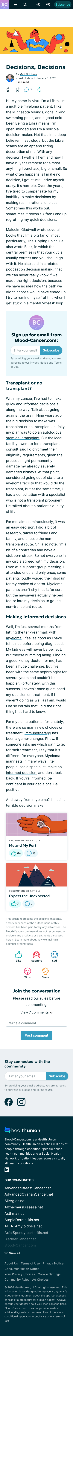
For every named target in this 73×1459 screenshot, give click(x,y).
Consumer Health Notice (21, 1269)
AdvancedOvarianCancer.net (28, 1194)
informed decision (21, 773)
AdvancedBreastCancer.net (27, 1188)
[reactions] (39, 89)
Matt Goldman (28, 74)
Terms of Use (44, 1089)
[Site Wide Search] (24, 4)
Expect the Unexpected (29, 896)
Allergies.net (15, 1201)
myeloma (14, 638)
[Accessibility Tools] (38, 4)
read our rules (36, 998)
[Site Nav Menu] (15, 4)
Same (43, 973)
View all (14, 1253)
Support (35, 956)
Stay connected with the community (27, 1064)
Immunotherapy (38, 733)
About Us (11, 1263)
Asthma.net (14, 1213)
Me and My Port (22, 845)
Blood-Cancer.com (20, 1245)
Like (16, 956)
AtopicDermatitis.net (21, 1220)
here (30, 943)
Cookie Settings (49, 1274)
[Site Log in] (48, 4)
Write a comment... (24, 1023)
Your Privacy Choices (19, 1274)
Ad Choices (40, 1279)
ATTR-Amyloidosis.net (23, 1226)
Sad (52, 956)
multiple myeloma (24, 106)
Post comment (36, 1035)
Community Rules (16, 1279)
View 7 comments (35, 1012)
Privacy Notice (39, 362)
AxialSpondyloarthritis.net (26, 1233)
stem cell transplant (22, 438)
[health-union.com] (22, 1131)
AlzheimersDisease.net (23, 1207)
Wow (25, 973)
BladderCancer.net (20, 1239)
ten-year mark (36, 632)
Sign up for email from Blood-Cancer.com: (36, 337)
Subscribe (63, 4)
